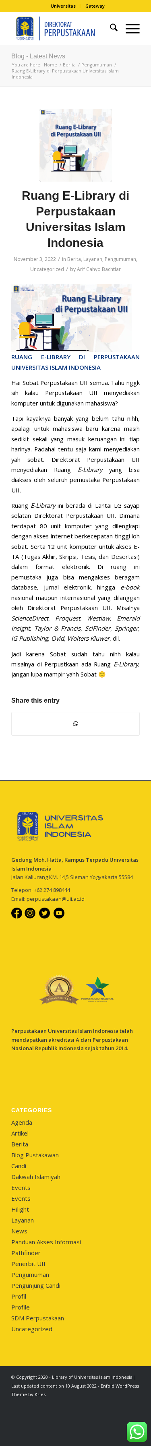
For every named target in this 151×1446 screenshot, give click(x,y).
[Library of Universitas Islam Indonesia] (62, 28)
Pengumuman (120, 259)
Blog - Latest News (38, 56)
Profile (20, 1307)
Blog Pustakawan (35, 1155)
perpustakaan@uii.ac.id (56, 898)
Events (21, 1187)
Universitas (63, 6)
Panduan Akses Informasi (46, 1242)
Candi (18, 1166)
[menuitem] (63, 6)
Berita (74, 259)
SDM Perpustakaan (37, 1318)
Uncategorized (47, 269)
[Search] (110, 28)
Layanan (92, 259)
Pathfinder (26, 1253)
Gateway (95, 6)
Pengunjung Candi (35, 1285)
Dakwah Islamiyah (35, 1177)
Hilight (20, 1209)
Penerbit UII (28, 1264)
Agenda (21, 1122)
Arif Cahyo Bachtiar (99, 269)
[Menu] (129, 28)
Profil (18, 1296)
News (19, 1231)
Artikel (20, 1133)
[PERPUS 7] (75, 145)
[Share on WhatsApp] (75, 723)
